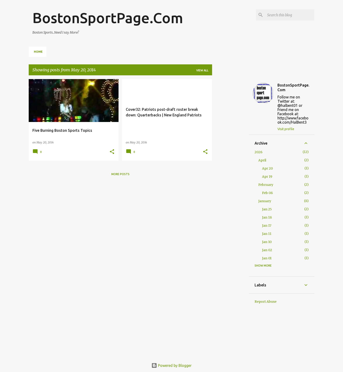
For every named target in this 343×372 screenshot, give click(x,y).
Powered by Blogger (174, 365)
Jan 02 (267, 250)
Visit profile (285, 129)
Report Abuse (265, 301)
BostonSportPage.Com (107, 18)
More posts (120, 174)
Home (38, 51)
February (265, 185)
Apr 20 (267, 168)
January (264, 201)
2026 (258, 152)
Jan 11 (266, 234)
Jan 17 (266, 225)
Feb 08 (267, 193)
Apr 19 (267, 176)
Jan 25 (267, 209)
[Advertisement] (230, 149)
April (262, 160)
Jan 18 (267, 217)
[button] (112, 152)
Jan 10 (267, 242)
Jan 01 (267, 258)
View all (202, 70)
